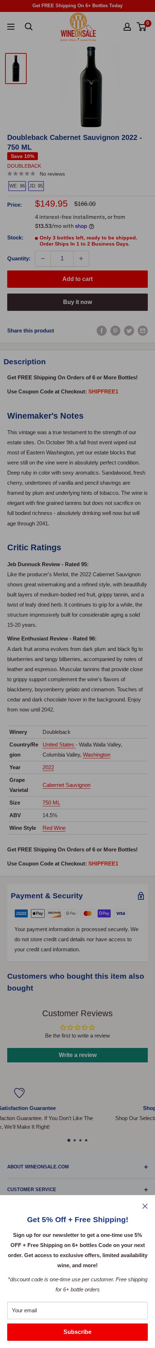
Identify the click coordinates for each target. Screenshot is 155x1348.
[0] (141, 26)
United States (58, 744)
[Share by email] (143, 330)
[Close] (145, 1206)
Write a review (78, 1055)
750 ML (51, 802)
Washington (96, 755)
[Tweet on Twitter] (129, 330)
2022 (48, 767)
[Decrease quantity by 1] (42, 258)
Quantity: (19, 258)
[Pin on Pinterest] (115, 330)
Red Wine (54, 828)
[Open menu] (10, 27)
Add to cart (77, 279)
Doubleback (24, 166)
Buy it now (77, 302)
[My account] (127, 27)
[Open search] (29, 27)
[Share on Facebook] (102, 330)
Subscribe (77, 1332)
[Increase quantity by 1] (81, 258)
